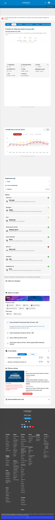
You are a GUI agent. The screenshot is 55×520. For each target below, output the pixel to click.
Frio (22, 477)
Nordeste (23, 474)
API (29, 453)
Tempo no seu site (38, 440)
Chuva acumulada (8, 501)
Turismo (22, 488)
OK (27, 517)
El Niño (22, 485)
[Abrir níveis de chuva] (47, 64)
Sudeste (22, 469)
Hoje (14, 24)
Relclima (7, 476)
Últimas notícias (22, 437)
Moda (22, 456)
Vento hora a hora (15, 472)
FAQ (45, 450)
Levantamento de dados (32, 456)
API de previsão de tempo (46, 456)
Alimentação (23, 441)
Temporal (23, 479)
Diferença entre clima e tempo (8, 481)
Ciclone (22, 483)
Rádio (30, 441)
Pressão (26, 305)
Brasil (7, 436)
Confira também (38, 435)
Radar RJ (8, 492)
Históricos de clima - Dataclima (8, 473)
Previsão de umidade (15, 469)
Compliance (46, 436)
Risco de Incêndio (31, 308)
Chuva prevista (7, 498)
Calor (22, 481)
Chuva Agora (18, 313)
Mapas (14, 434)
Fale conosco (45, 440)
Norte (22, 475)
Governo (23, 462)
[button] (45, 2)
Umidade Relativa (36, 305)
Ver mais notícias (27, 393)
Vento (22, 308)
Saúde (22, 443)
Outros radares (7, 495)
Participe (38, 437)
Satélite (10, 313)
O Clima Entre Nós (23, 500)
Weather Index (30, 464)
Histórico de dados (46, 24)
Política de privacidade (24, 514)
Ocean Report (30, 459)
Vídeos (22, 509)
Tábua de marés (15, 477)
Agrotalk (23, 502)
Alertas (22, 444)
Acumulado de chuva (15, 440)
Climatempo (27, 418)
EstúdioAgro (23, 504)
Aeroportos (22, 354)
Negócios (23, 455)
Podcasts (8, 478)
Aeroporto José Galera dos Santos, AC (17, 362)
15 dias (37, 24)
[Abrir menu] (5, 3)
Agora (8, 24)
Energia (22, 458)
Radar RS (23, 490)
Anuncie (45, 438)
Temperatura (11, 305)
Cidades (32, 354)
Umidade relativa (15, 445)
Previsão (8, 434)
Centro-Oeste (22, 471)
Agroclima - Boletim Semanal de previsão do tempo (23, 451)
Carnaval (23, 492)
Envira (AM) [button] (30, 29)
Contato (45, 434)
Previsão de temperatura (16, 466)
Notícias (23, 434)
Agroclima (23, 439)
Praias (7, 448)
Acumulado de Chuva (13, 308)
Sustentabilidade (24, 446)
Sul (21, 467)
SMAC (30, 448)
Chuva (19, 305)
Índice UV (15, 474)
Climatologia (16, 479)
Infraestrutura (24, 460)
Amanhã (20, 24)
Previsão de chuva (15, 463)
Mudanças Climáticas (23, 465)
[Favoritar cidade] (35, 29)
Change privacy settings (46, 447)
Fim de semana (28, 24)
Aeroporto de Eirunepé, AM (14, 357)
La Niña (22, 486)
